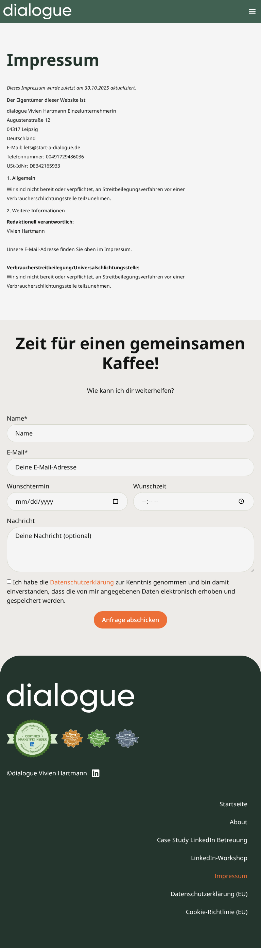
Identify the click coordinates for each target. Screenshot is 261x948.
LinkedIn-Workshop (219, 858)
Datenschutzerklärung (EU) (209, 894)
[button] (252, 11)
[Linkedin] (95, 773)
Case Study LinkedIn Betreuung (202, 840)
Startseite (233, 804)
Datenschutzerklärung (82, 582)
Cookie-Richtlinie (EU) (216, 912)
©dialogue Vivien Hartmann (47, 773)
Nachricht (21, 521)
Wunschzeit (150, 486)
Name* (17, 418)
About (238, 822)
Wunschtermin (28, 486)
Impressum (230, 876)
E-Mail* (17, 452)
